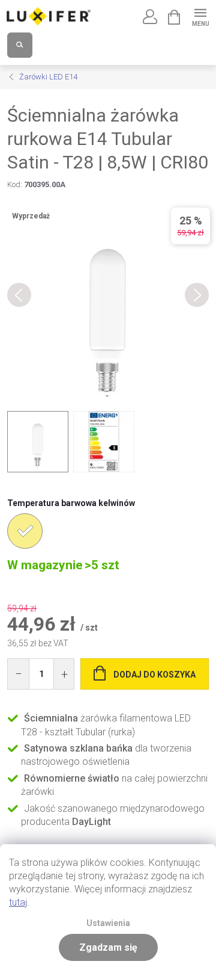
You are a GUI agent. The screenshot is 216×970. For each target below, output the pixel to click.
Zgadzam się (108, 947)
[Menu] (200, 16)
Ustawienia (108, 923)
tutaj (18, 902)
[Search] (19, 45)
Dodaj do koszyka (154, 674)
